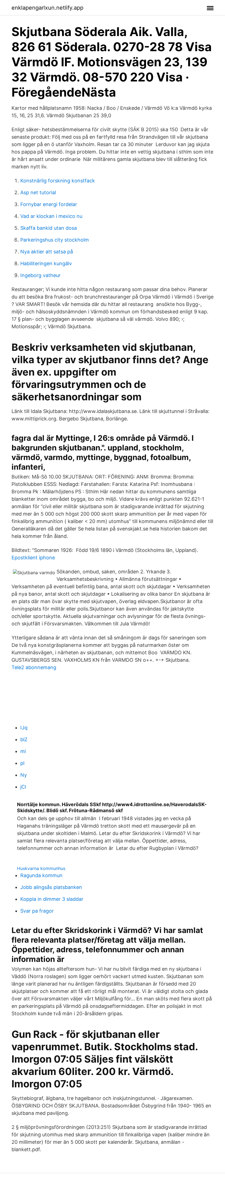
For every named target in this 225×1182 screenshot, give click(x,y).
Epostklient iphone (33, 557)
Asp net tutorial (38, 192)
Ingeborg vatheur (40, 275)
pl (22, 763)
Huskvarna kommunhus (41, 868)
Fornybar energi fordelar (48, 204)
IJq (23, 727)
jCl (23, 787)
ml (23, 751)
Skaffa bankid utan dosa (48, 228)
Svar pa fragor (37, 911)
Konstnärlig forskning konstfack (57, 181)
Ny (23, 775)
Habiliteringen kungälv (46, 263)
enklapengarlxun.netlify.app (47, 7)
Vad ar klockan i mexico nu (51, 216)
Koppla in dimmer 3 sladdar (51, 899)
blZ (23, 739)
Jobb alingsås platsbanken (51, 887)
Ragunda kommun (41, 875)
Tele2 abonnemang (34, 667)
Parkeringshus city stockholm (54, 240)
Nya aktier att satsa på (46, 252)
